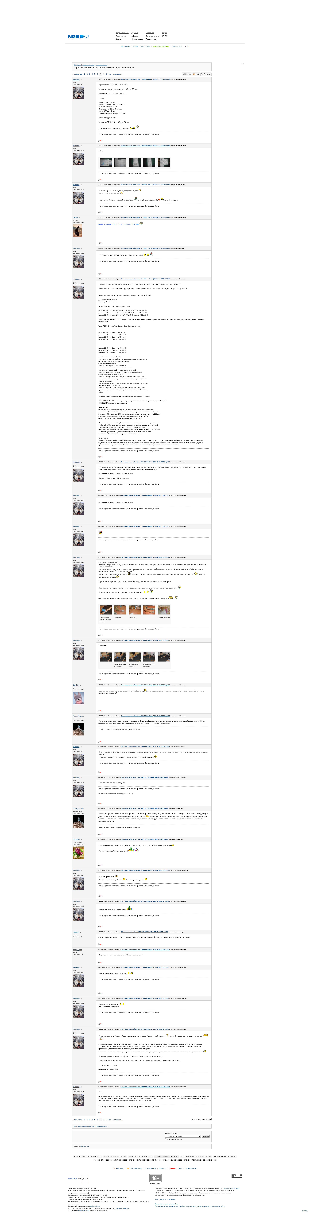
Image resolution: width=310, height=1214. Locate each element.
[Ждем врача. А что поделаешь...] (149, 661)
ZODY (164, 36)
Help (180, 1168)
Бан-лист (162, 1168)
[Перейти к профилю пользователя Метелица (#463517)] (78, 98)
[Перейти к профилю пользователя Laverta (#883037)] (77, 236)
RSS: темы (120, 1168)
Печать (188, 74)
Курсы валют (137, 39)
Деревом (207, 74)
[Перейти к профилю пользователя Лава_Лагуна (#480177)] (78, 735)
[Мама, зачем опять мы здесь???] (120, 661)
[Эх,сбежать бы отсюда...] (135, 661)
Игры (164, 33)
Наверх (305, 1210)
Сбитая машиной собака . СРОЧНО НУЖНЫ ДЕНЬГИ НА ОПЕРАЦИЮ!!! (144, 777)
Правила (172, 1168)
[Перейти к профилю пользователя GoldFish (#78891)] (78, 704)
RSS (197, 74)
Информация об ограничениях (165, 1199)
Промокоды (151, 39)
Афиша (135, 36)
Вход (187, 46)
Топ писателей (150, 1168)
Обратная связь (191, 1168)
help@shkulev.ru (83, 1210)
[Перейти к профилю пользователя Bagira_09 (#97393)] (78, 858)
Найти (135, 46)
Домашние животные (87, 65)
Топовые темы (177, 46)
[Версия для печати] (99, 141)
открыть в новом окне (174, 1139)
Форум (118, 39)
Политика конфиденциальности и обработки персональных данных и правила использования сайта (190, 1206)
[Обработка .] (135, 614)
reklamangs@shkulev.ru (232, 1188)
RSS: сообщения (135, 1168)
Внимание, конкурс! (161, 46)
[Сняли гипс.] (120, 614)
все (109, 74)
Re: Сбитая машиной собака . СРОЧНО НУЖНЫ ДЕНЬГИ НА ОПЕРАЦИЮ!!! (145, 79)
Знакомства (121, 36)
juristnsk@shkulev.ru (122, 1208)
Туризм (135, 33)
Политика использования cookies (166, 1204)
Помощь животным (101, 65)
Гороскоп (150, 33)
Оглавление (125, 46)
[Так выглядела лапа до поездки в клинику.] (106, 614)
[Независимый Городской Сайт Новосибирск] (78, 37)
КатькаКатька (85, 1146)
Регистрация (145, 46)
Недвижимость (122, 33)
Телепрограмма (152, 36)
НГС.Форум (77, 65)
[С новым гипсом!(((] (164, 614)
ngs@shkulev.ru (94, 1206)
